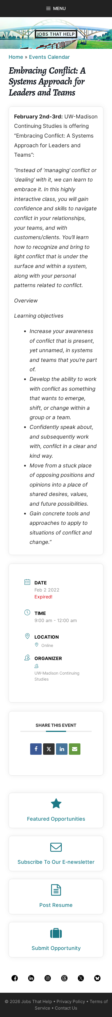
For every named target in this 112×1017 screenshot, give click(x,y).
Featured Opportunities (56, 819)
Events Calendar (49, 57)
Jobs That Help (56, 34)
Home (16, 57)
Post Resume (56, 905)
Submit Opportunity (56, 948)
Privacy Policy (71, 1001)
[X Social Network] (49, 749)
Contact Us (66, 1008)
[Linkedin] (61, 749)
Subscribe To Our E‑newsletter (56, 862)
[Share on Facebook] (36, 749)
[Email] (74, 749)
